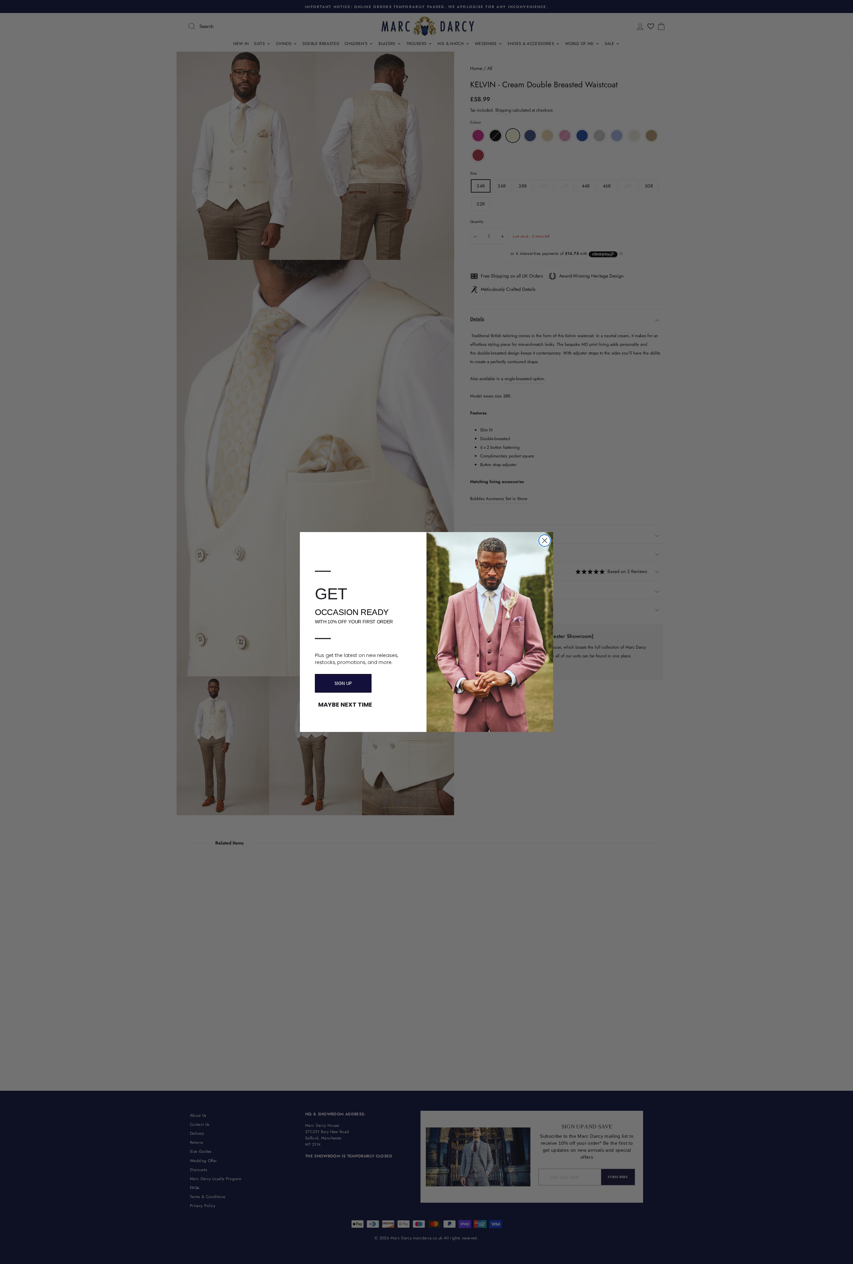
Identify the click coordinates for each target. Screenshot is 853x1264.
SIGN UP (343, 683)
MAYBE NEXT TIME (345, 705)
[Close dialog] (544, 540)
